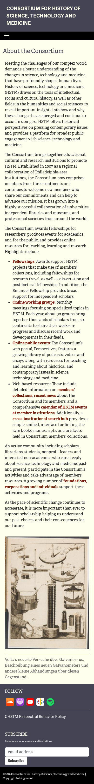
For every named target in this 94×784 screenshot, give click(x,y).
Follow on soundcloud (10, 702)
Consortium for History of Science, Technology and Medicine (44, 16)
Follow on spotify (50, 702)
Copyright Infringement (18, 778)
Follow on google (40, 702)
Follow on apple (20, 702)
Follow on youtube (30, 702)
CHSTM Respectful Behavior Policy (35, 716)
